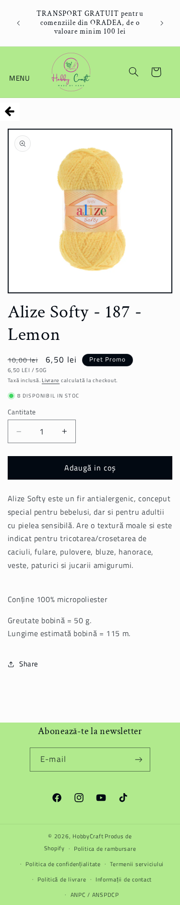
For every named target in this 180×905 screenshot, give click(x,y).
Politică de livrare (61, 879)
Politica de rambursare (105, 849)
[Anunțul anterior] (18, 23)
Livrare (51, 380)
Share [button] (28, 663)
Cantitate (22, 412)
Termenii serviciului (137, 864)
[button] (20, 72)
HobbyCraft (87, 836)
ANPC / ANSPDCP (95, 895)
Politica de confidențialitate (62, 864)
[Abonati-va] (138, 759)
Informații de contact (124, 879)
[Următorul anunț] (161, 23)
